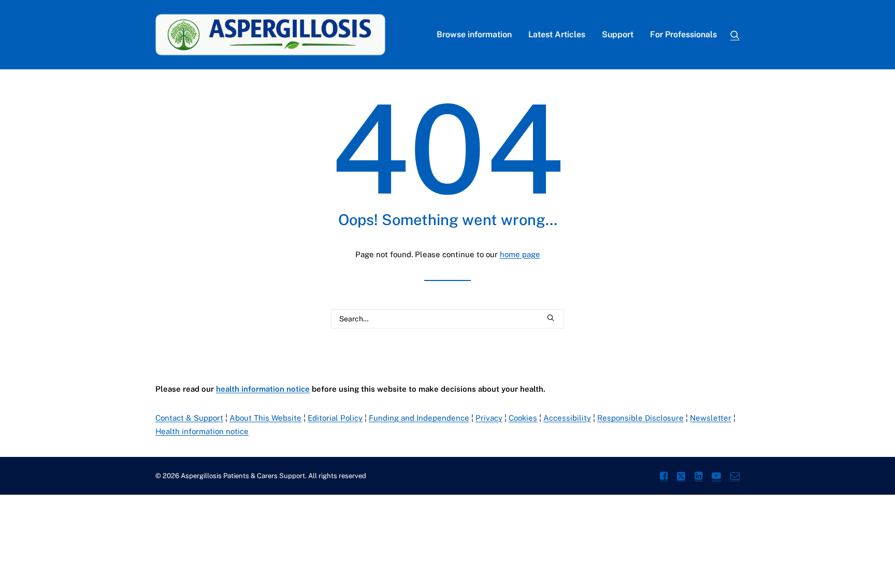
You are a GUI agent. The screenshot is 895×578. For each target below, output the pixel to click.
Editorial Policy (335, 417)
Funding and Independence (419, 417)
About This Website (265, 417)
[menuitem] (474, 34)
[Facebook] (664, 477)
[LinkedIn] (698, 477)
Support (617, 34)
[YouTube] (716, 477)
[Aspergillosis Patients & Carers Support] (270, 34)
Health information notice (202, 431)
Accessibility (567, 417)
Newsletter (710, 417)
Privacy (488, 417)
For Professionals (683, 34)
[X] (681, 477)
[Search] (447, 319)
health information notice (263, 388)
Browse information (474, 34)
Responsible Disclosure (640, 417)
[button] (735, 34)
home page (520, 254)
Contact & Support (189, 417)
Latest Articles (556, 34)
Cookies (523, 417)
